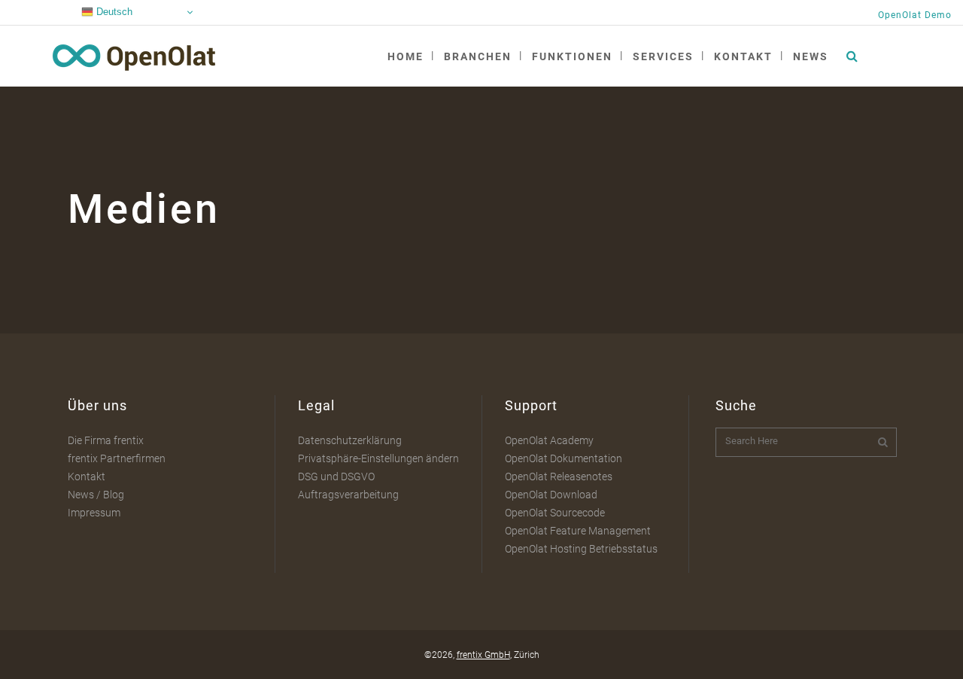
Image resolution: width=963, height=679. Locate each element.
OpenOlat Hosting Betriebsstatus (581, 549)
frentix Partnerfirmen (117, 458)
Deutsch (112, 11)
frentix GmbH (483, 655)
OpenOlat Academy (549, 440)
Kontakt (86, 476)
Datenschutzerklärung (350, 440)
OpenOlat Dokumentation (563, 458)
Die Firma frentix (106, 440)
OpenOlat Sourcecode (555, 513)
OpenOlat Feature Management (578, 531)
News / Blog (96, 495)
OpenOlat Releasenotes (558, 476)
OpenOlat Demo (915, 15)
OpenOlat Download (551, 495)
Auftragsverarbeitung (348, 495)
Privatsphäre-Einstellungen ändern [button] (378, 458)
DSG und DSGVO (336, 476)
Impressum (94, 513)
